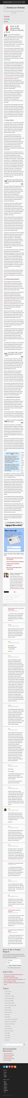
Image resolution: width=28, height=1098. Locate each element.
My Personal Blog (7, 1060)
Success (6, 1035)
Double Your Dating (8, 1056)
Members (5, 1084)
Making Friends (7, 1012)
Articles (6, 16)
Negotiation (7, 1016)
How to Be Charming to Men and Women (15, 561)
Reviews (6, 1033)
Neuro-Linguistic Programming (10, 1019)
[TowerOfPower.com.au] (14, 7)
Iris (19, 126)
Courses (6, 19)
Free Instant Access (15, 965)
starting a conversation (10, 461)
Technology (7, 1037)
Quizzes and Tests (8, 1030)
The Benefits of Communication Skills (15, 863)
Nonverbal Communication (8, 599)
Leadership (7, 1007)
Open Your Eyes (13, 124)
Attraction (7, 597)
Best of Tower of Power (8, 1053)
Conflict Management (8, 998)
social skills (18, 578)
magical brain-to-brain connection (11, 302)
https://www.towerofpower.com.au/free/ (17, 588)
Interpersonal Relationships (9, 1005)
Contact (5, 1072)
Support (5, 1076)
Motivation (6, 1014)
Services (5, 1087)
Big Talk (13, 394)
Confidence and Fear (13, 597)
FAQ (5, 1073)
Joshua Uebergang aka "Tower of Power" (13, 595)
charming (21, 58)
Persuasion (7, 1026)
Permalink (7, 601)
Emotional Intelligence (8, 1003)
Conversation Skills (8, 1000)
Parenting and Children (9, 1023)
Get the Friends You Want (9, 1058)
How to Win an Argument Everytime (11, 977)
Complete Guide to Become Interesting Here (15, 522)
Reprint (5, 1075)
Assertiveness (7, 991)
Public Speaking (7, 1028)
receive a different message (11, 458)
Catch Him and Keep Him (9, 1055)
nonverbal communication (11, 50)
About (6, 21)
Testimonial (6, 1090)
